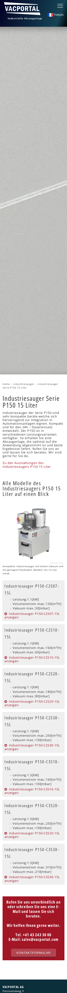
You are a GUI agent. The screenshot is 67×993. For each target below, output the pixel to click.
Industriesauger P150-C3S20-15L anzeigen (32, 835)
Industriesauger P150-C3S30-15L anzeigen (32, 879)
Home (6, 384)
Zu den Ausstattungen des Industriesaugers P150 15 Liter (27, 464)
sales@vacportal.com (40, 939)
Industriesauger (23, 384)
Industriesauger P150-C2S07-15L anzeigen (32, 615)
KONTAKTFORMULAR (33, 952)
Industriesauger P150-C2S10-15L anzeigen (32, 659)
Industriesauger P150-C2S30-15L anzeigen (32, 747)
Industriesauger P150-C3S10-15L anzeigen (32, 791)
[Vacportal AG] (22, 13)
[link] (33, 600)
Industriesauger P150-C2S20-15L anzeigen (32, 703)
